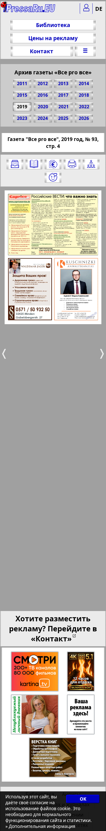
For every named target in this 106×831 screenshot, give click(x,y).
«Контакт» (51, 638)
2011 (22, 83)
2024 (43, 118)
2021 (63, 107)
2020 (43, 107)
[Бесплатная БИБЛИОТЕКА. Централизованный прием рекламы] (29, 10)
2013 (63, 83)
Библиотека (53, 25)
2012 (43, 83)
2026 (84, 118)
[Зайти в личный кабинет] (86, 8)
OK (83, 799)
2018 (84, 95)
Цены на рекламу (53, 38)
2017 (63, 95)
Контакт (41, 51)
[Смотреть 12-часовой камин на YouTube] (81, 671)
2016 (43, 95)
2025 (63, 118)
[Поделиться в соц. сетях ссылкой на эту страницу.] (91, 163)
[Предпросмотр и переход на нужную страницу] (34, 163)
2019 (22, 107)
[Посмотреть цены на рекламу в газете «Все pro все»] (53, 163)
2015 (22, 95)
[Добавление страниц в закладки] (53, 177)
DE (98, 8)
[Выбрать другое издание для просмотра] (15, 163)
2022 (84, 107)
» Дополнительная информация (40, 826)
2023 (22, 118)
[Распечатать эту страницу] (72, 163)
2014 (84, 83)
